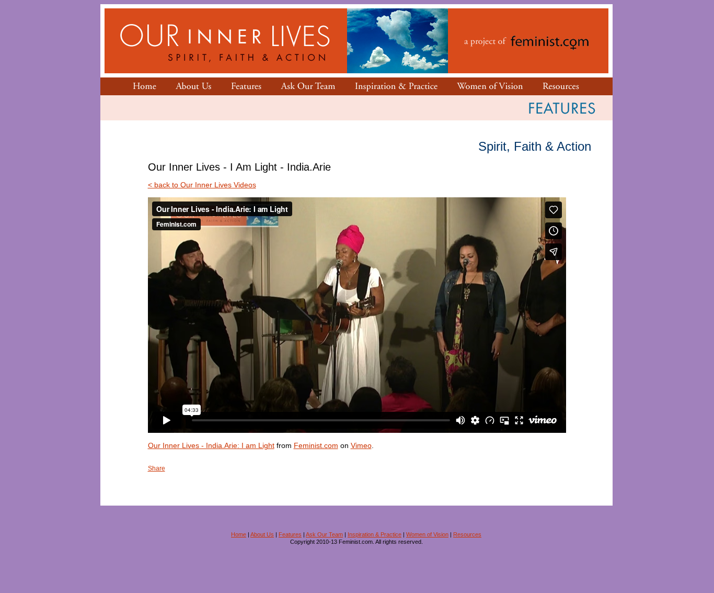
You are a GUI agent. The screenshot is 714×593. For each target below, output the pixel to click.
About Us (262, 534)
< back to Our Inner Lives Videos (202, 185)
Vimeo (361, 445)
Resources (467, 534)
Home (238, 534)
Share (156, 468)
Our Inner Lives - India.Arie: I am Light (211, 445)
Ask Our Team (324, 534)
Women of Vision (427, 534)
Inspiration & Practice (374, 534)
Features (290, 534)
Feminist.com (316, 445)
